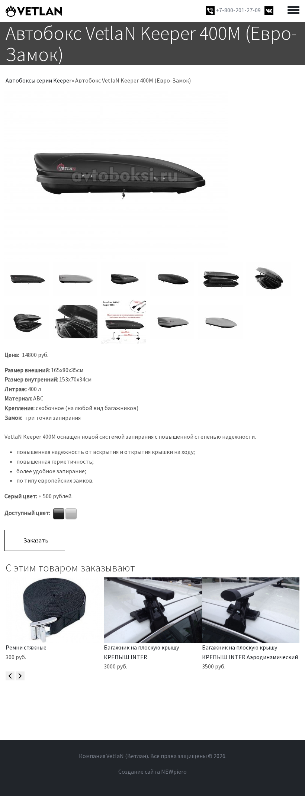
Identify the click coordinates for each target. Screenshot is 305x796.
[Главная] (34, 11)
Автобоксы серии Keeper (38, 80)
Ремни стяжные (26, 647)
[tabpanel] (152, 175)
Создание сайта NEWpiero (152, 771)
